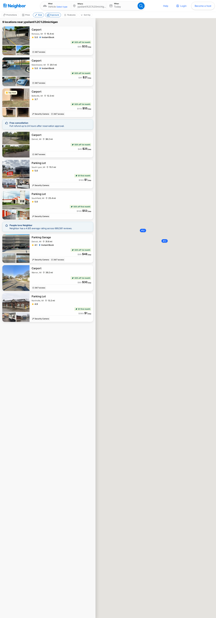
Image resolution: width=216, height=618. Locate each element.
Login (183, 5)
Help (165, 5)
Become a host (203, 5)
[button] (55, 6)
